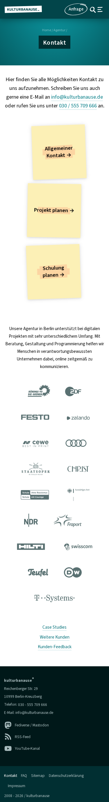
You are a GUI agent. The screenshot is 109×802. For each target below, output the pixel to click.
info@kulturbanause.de (77, 97)
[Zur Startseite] (26, 9)
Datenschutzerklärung (66, 775)
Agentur (59, 30)
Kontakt (10, 775)
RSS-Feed (23, 737)
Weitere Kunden (54, 637)
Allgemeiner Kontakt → (58, 152)
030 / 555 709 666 (78, 105)
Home (46, 30)
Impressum (16, 785)
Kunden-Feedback (55, 647)
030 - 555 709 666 (32, 704)
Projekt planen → (54, 210)
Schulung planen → (53, 271)
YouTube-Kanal (27, 748)
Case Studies (54, 627)
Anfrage (76, 9)
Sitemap (38, 775)
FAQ (24, 775)
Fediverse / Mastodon (32, 725)
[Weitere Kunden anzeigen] (54, 496)
